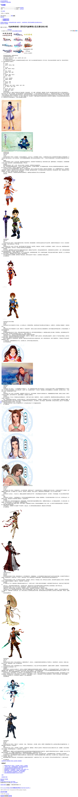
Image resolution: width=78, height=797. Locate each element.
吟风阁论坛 (6, 20)
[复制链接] (9, 29)
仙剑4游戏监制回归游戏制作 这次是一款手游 (13, 772)
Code (11, 781)
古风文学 (2, 791)
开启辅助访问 (3, 2)
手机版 (7, 787)
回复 (2, 774)
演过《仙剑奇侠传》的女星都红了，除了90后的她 (14, 771)
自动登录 (18, 7)
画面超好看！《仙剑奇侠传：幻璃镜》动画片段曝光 (14, 770)
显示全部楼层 (15, 30)
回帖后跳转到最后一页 (16, 784)
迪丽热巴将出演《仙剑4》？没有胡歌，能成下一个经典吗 (16, 765)
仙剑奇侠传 (4, 760)
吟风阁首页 (6, 19)
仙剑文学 (19, 22)
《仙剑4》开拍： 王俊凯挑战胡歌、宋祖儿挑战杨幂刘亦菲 (16, 766)
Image (5, 781)
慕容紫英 (20, 760)
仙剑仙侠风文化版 (12, 22)
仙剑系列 (16, 760)
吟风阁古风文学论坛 (17, 787)
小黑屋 (10, 787)
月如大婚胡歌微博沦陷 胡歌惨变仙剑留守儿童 (13, 768)
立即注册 (22, 8)
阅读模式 (20, 30)
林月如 (12, 760)
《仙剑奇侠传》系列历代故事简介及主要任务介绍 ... (31, 22)
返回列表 (2, 23)
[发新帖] (6, 23)
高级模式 (2, 780)
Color (2, 781)
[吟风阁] (2, 5)
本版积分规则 (3, 784)
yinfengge (7, 793)
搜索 (12, 15)
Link (7, 781)
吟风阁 (1, 22)
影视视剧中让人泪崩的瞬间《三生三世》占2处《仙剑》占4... (16, 769)
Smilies (14, 781)
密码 (2, 8)
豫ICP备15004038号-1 (25, 787)
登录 (12, 782)
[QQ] (1, 787)
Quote (9, 781)
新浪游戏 (8, 760)
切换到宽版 (8, 2)
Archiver (4, 787)
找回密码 (22, 7)
